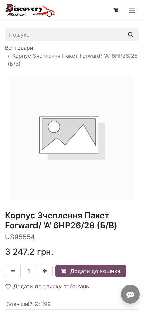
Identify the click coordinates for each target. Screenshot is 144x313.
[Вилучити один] (13, 271)
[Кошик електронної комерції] (115, 10)
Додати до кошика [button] (94, 271)
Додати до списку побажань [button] (51, 286)
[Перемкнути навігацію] (132, 10)
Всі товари (19, 47)
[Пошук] (130, 34)
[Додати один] (45, 271)
